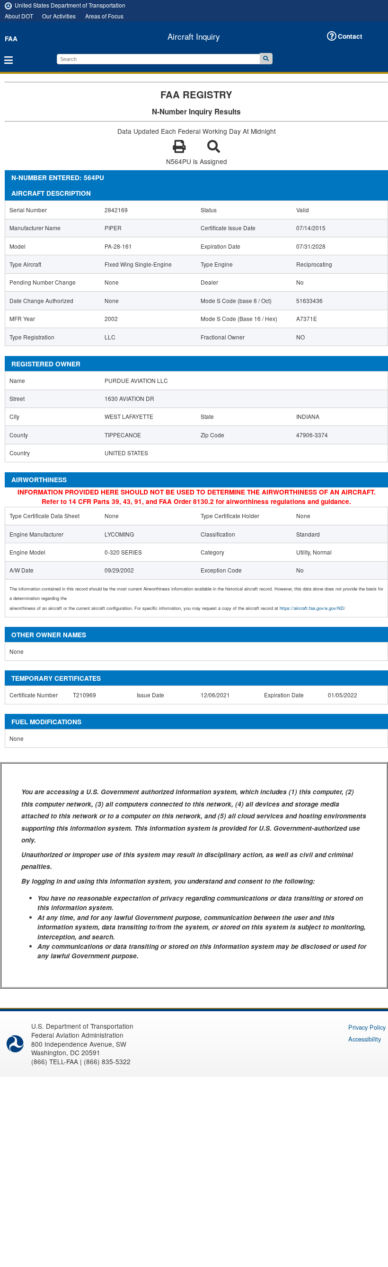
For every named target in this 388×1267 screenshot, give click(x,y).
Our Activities (59, 16)
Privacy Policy (367, 1027)
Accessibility (364, 1038)
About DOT (19, 16)
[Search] (266, 58)
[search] (158, 59)
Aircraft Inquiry (194, 36)
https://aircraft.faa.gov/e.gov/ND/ (312, 608)
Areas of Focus (104, 16)
